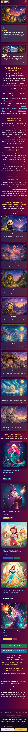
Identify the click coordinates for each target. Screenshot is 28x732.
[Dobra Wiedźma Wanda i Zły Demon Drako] (14, 616)
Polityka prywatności (11, 715)
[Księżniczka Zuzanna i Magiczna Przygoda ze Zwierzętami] (14, 575)
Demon (15, 638)
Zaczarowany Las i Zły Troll (11, 511)
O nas (2, 712)
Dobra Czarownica (7, 638)
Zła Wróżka (17, 557)
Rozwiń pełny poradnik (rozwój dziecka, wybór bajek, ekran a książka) (13, 663)
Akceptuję (20, 729)
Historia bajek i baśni (9, 712)
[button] (25, 1)
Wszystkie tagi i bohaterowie (14, 651)
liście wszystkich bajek (16, 441)
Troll (9, 478)
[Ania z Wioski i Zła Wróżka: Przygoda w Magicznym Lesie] (14, 535)
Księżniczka (6, 598)
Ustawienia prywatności (14, 717)
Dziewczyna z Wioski (8, 557)
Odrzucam (7, 729)
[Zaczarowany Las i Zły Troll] (14, 496)
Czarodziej (5, 517)
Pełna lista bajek (14, 646)
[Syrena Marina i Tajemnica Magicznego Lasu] (14, 455)
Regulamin (19, 715)
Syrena (4, 478)
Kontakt (25, 712)
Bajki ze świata (22, 111)
